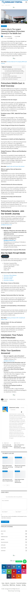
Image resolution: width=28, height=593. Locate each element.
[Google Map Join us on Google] (14, 576)
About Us (7, 583)
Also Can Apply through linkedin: (11, 76)
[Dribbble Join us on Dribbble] (24, 571)
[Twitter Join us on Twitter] (4, 571)
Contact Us (12, 583)
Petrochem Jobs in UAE (21, 399)
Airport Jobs (3, 547)
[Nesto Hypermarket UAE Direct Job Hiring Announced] (7, 460)
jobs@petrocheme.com (6, 224)
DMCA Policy (12, 585)
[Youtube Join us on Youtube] (24, 566)
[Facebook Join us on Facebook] (9, 566)
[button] (25, 561)
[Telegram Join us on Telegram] (19, 566)
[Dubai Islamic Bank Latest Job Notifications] (20, 474)
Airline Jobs (3, 545)
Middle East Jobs (18, 457)
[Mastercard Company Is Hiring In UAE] (20, 460)
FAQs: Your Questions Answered (10, 79)
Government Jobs (4, 542)
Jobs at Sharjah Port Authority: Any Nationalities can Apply (19, 446)
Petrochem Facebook (9, 280)
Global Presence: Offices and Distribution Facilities (15, 71)
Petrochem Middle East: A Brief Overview (12, 69)
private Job (3, 550)
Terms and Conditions (21, 583)
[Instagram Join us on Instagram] (14, 566)
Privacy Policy (5, 585)
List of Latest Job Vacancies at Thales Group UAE (7, 446)
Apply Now (5, 256)
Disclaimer (18, 585)
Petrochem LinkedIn (8, 277)
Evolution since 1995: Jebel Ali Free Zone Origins (15, 70)
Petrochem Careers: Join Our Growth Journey (13, 73)
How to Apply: (7, 74)
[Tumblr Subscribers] (9, 576)
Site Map (24, 585)
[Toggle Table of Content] (22, 67)
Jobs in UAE (3, 26)
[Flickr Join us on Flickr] (19, 571)
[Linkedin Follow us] (4, 566)
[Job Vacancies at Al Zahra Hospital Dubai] (7, 474)
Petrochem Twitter (8, 278)
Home (3, 583)
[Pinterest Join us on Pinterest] (14, 571)
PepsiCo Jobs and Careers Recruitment (15, 166)
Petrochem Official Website (10, 275)
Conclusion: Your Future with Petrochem (12, 77)
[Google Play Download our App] (9, 571)
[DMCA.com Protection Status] (23, 588)
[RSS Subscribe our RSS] (19, 576)
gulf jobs (2, 539)
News (2, 533)
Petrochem (6, 399)
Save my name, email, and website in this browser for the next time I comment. (14, 517)
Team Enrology (17, 590)
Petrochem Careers (12, 399)
